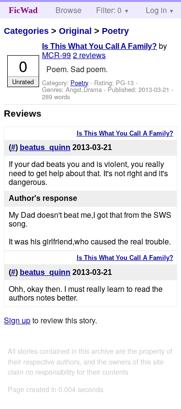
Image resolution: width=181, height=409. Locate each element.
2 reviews (89, 55)
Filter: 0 (109, 9)
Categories (26, 31)
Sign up (17, 320)
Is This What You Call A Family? (99, 46)
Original (75, 31)
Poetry (115, 31)
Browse (69, 9)
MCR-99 (56, 55)
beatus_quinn (45, 147)
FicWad (23, 10)
